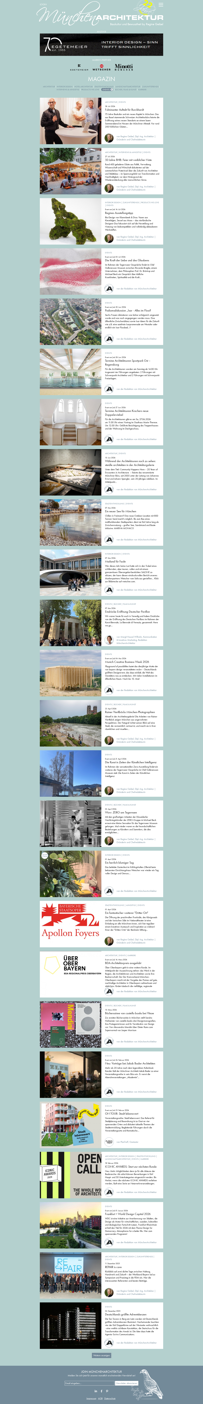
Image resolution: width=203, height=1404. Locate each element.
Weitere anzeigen (101, 1355)
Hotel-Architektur (83, 86)
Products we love (90, 89)
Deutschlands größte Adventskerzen (125, 1314)
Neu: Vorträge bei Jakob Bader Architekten (130, 1063)
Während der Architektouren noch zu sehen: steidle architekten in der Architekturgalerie (130, 463)
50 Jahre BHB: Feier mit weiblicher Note (128, 160)
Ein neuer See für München (120, 511)
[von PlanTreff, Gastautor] (121, 1138)
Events (106, 89)
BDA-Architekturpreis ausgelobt (123, 963)
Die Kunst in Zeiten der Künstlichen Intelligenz (130, 762)
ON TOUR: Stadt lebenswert (121, 1113)
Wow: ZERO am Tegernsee (121, 812)
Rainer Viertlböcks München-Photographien (130, 712)
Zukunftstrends (150, 86)
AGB (100, 1398)
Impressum (91, 1398)
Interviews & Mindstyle (68, 89)
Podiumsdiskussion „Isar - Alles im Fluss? (128, 310)
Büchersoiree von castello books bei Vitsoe (129, 1013)
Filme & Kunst (129, 604)
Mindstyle (131, 905)
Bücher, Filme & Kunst (125, 89)
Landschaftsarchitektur (127, 86)
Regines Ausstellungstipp (119, 213)
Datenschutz (109, 1398)
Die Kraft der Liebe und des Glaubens (127, 260)
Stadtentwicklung (104, 86)
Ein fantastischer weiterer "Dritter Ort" (126, 913)
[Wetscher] (101, 67)
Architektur (49, 86)
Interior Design (65, 86)
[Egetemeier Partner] (79, 67)
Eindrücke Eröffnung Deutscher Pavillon (127, 612)
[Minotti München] (124, 67)
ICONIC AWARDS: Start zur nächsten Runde (131, 1167)
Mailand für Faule (115, 561)
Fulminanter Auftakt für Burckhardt (124, 110)
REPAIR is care (113, 1267)
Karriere (142, 89)
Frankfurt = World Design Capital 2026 (128, 1214)
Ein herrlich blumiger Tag (119, 863)
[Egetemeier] (101, 45)
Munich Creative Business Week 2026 (127, 662)
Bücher (117, 604)
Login (43, 4)
